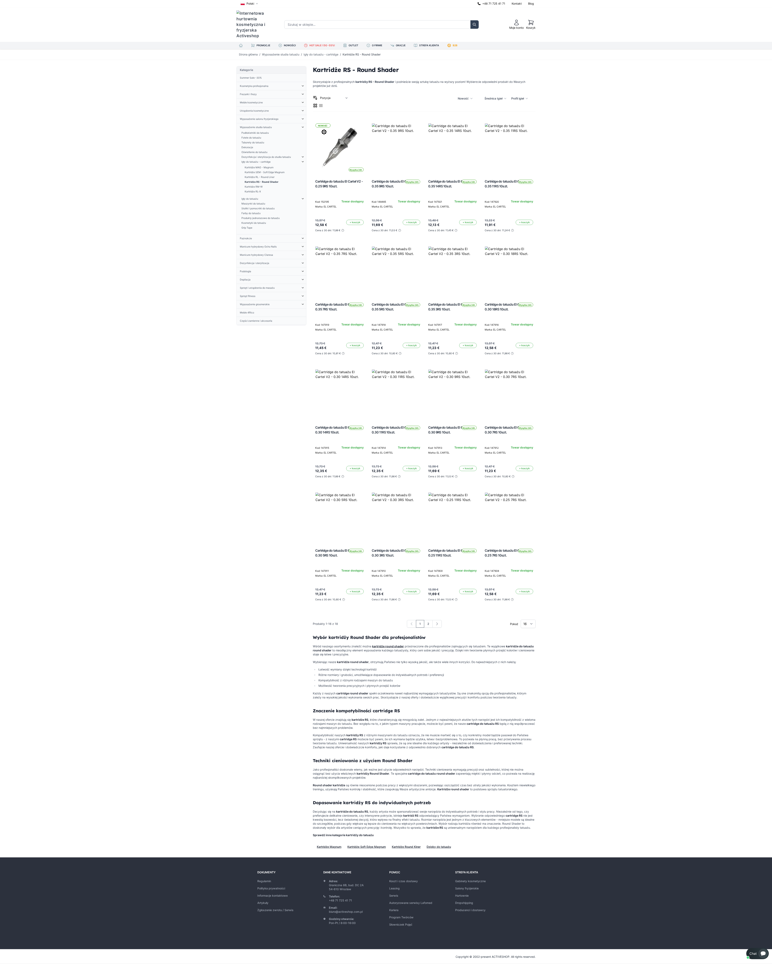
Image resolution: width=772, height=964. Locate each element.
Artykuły (262, 902)
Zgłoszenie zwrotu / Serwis (275, 910)
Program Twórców (401, 917)
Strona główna (248, 54)
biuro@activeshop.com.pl (346, 911)
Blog (531, 3)
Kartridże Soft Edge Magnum (366, 846)
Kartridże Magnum (329, 846)
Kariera (393, 910)
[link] (411, 624)
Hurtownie (462, 895)
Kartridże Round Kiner (406, 846)
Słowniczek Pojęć (400, 924)
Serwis (393, 895)
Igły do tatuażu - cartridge (321, 54)
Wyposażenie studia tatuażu (280, 54)
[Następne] (437, 624)
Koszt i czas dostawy (403, 881)
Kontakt (517, 3)
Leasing (394, 888)
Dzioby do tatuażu (439, 846)
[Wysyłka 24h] (396, 147)
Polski (250, 3)
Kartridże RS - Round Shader (362, 54)
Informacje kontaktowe (272, 895)
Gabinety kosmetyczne (470, 881)
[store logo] (253, 24)
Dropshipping (464, 902)
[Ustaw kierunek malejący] (315, 97)
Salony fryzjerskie (467, 888)
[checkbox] (315, 105)
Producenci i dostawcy (470, 910)
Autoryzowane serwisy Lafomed (410, 902)
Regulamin (264, 881)
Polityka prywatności (271, 888)
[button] (757, 953)
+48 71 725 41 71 (493, 3)
